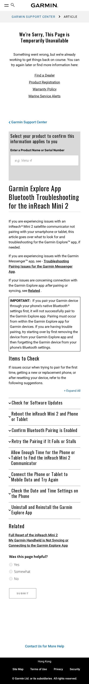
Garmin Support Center (33, 16)
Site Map (18, 669)
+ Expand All (72, 391)
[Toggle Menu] (2, 4)
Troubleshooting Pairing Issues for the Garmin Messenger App (41, 266)
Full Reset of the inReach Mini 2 (33, 535)
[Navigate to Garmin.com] (44, 5)
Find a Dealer (45, 75)
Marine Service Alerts (44, 96)
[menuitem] (13, 5)
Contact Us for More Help (44, 646)
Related (34, 291)
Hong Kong (44, 661)
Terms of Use (38, 669)
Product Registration (44, 82)
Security (75, 669)
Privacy (58, 669)
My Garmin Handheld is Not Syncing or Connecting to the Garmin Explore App (38, 543)
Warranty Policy (45, 89)
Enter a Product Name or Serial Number (37, 150)
